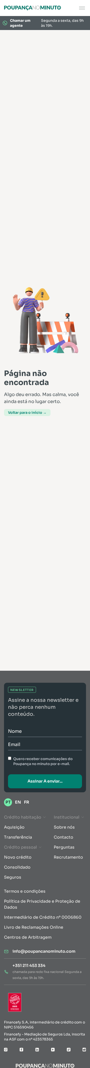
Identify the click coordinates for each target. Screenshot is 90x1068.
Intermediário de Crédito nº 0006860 (43, 917)
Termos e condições (25, 891)
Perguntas (64, 847)
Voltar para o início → (27, 412)
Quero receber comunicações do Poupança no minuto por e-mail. (42, 761)
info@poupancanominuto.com (44, 951)
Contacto (63, 837)
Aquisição (14, 827)
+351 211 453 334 (29, 965)
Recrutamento (68, 857)
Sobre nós (64, 827)
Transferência (18, 837)
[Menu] (82, 8)
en (18, 802)
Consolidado (17, 867)
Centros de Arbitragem (28, 937)
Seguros (12, 877)
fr (26, 802)
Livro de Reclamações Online (33, 927)
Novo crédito (18, 857)
